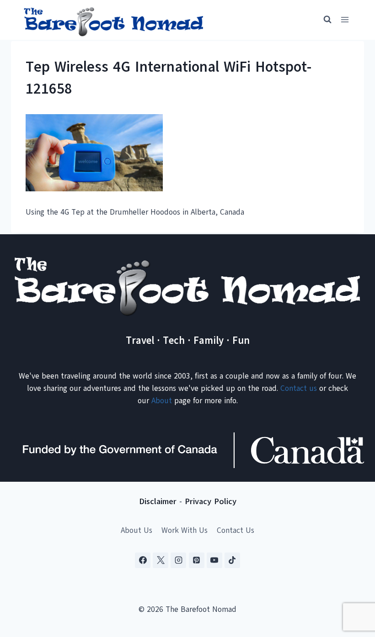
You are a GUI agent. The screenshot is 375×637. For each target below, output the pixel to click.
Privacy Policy (210, 501)
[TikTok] (232, 560)
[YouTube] (214, 560)
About (161, 400)
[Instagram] (178, 560)
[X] (160, 560)
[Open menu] (344, 20)
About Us (136, 530)
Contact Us (235, 530)
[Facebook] (142, 560)
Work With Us (184, 530)
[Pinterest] (196, 560)
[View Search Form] (323, 20)
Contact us (298, 388)
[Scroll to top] (352, 584)
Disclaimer (158, 501)
